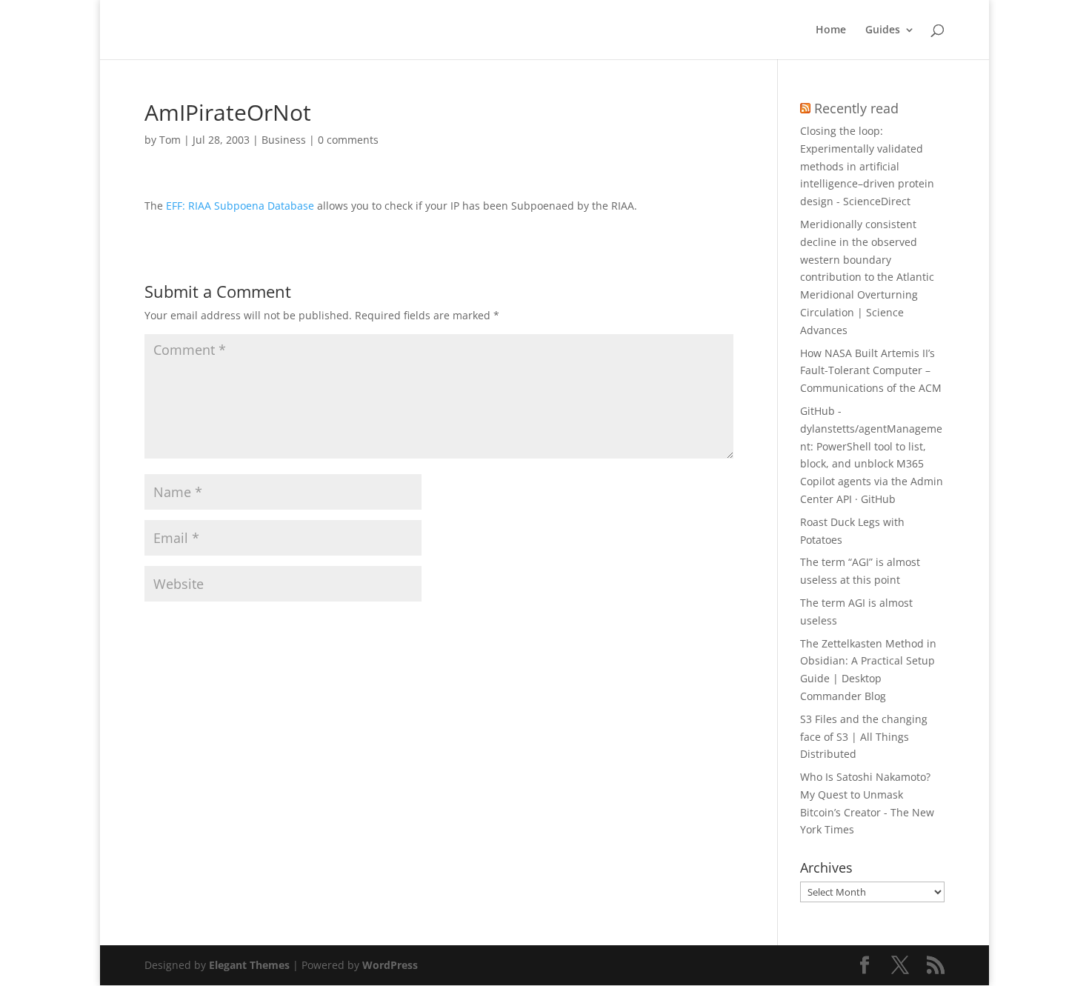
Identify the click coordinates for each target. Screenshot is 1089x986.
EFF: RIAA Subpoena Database (240, 206)
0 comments (348, 140)
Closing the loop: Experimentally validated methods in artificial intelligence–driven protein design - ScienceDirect (867, 166)
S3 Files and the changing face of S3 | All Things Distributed (864, 737)
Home (831, 30)
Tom (170, 140)
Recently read (856, 108)
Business (284, 140)
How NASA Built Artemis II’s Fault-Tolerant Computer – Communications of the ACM (871, 371)
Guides (882, 30)
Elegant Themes (249, 965)
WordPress (390, 965)
